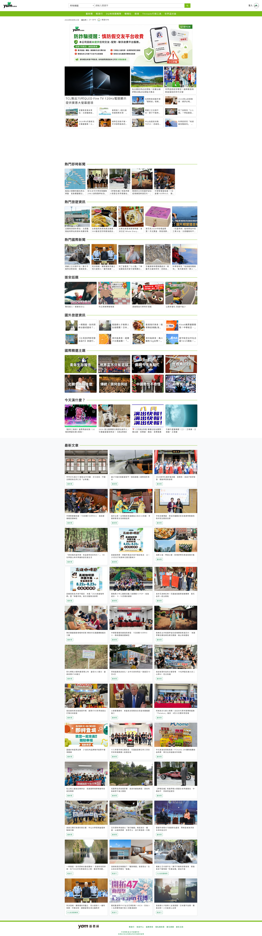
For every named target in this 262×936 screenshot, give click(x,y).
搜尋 (137, 13)
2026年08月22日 (72, 20)
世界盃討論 (170, 13)
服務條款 (149, 927)
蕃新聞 (89, 13)
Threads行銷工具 (151, 13)
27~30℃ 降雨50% (99, 20)
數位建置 (170, 927)
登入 (250, 5)
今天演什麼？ (75, 400)
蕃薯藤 (9, 5)
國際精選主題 (75, 350)
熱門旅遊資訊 (75, 202)
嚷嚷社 (128, 13)
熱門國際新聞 (75, 239)
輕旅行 (99, 13)
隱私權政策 (160, 927)
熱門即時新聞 (75, 164)
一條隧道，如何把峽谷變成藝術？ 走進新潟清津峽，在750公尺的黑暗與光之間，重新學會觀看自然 (86, 869)
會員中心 (140, 927)
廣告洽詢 (179, 927)
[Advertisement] (126, 145)
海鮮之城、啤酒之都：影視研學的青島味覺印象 (175, 555)
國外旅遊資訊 (75, 315)
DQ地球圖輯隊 (113, 13)
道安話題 (72, 277)
